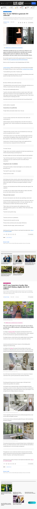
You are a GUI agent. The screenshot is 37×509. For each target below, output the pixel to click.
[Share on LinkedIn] (20, 22)
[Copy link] (26, 22)
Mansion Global (12, 331)
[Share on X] (22, 22)
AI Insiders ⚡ (33, 3)
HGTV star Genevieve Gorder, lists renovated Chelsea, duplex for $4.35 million (16, 287)
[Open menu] (3, 3)
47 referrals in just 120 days (27, 69)
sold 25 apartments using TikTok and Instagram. (18, 59)
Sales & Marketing (7, 11)
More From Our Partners (6, 253)
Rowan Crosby (6, 241)
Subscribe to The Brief (27, 3)
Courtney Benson (6, 67)
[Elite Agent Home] (18, 3)
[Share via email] (24, 22)
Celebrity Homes (7, 283)
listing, (11, 348)
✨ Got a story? (32, 502)
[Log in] (1, 3)
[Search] (5, 3)
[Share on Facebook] (18, 22)
